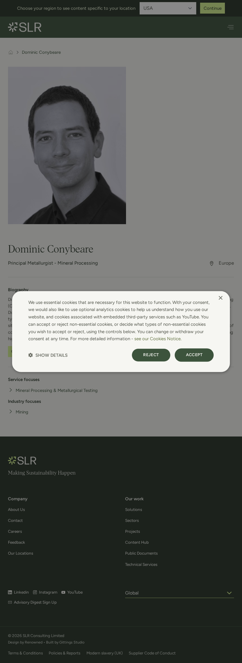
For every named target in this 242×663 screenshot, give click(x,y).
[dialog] (121, 331)
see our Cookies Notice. (158, 338)
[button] (48, 355)
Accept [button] (194, 354)
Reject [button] (151, 354)
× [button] (220, 298)
